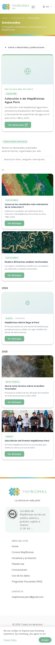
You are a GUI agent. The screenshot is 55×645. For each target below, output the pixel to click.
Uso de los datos (21, 575)
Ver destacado (16, 124)
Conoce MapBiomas (23, 552)
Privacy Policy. (10, 640)
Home (5, 18)
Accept (45, 640)
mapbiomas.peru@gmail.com (27, 597)
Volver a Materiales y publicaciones (26, 47)
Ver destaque (14, 223)
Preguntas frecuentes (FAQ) (27, 581)
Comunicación (18, 18)
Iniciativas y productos (24, 558)
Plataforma (18, 564)
